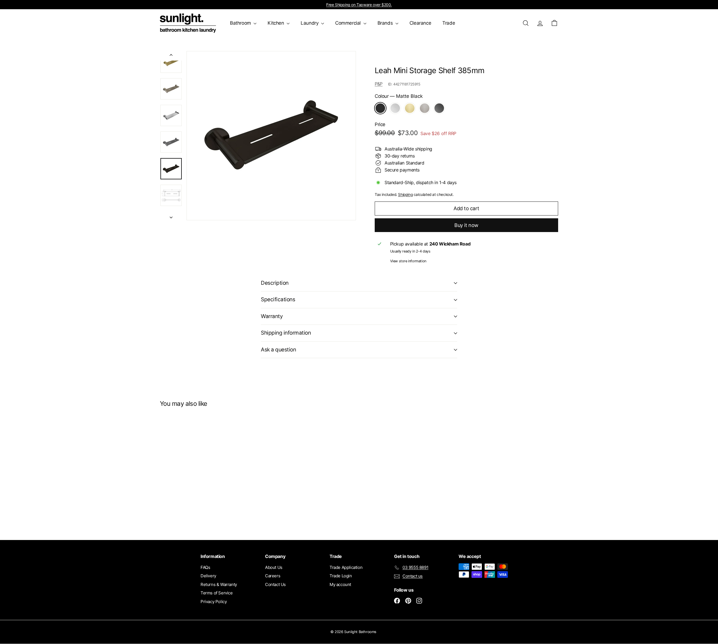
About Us (273, 567)
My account (340, 584)
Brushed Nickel (424, 108)
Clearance (420, 23)
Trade (448, 23)
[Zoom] (271, 135)
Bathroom (241, 23)
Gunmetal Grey (439, 108)
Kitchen (276, 23)
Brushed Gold (409, 108)
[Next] (171, 215)
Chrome (395, 108)
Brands (386, 23)
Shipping (405, 194)
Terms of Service (217, 593)
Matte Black (380, 108)
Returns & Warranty (219, 584)
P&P (379, 84)
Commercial (348, 23)
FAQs (205, 567)
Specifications (278, 299)
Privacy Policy (214, 601)
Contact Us (275, 584)
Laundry (310, 23)
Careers (272, 575)
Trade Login (341, 575)
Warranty (272, 316)
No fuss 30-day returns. (359, 4)
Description (275, 283)
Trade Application (346, 567)
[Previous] (171, 56)
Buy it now (466, 225)
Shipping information (286, 333)
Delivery (208, 575)
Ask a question (278, 349)
